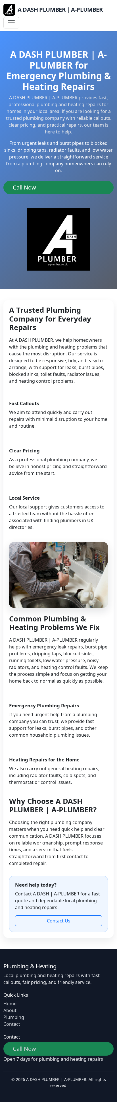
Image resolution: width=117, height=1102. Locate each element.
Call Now (24, 187)
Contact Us (58, 921)
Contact (11, 1024)
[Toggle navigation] (11, 22)
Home (9, 1003)
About (9, 1010)
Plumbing (13, 1017)
